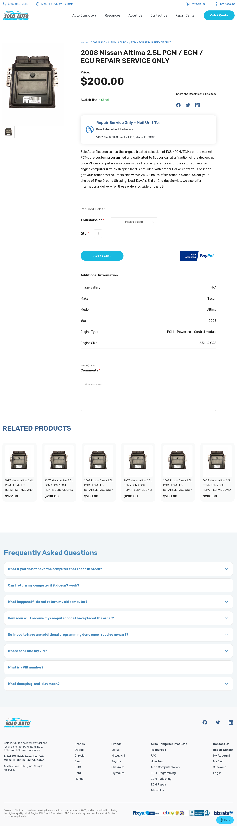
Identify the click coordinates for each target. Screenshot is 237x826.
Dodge (79, 750)
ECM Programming (163, 773)
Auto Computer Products (169, 744)
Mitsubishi (118, 755)
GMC (78, 767)
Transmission (92, 220)
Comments (90, 370)
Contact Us (158, 15)
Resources (112, 15)
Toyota (116, 761)
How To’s (157, 761)
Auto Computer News (165, 767)
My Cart (218, 761)
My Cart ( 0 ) (199, 3)
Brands (80, 744)
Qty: (85, 233)
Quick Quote (219, 15)
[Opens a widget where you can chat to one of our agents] (225, 820)
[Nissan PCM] (8, 132)
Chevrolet (117, 767)
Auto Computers (84, 15)
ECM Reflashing (161, 779)
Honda (79, 779)
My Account (227, 3)
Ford (78, 773)
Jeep (78, 761)
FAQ (153, 755)
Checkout (219, 767)
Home (84, 42)
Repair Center (185, 15)
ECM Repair (158, 784)
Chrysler (80, 755)
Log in (217, 773)
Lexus (115, 750)
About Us (135, 15)
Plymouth (117, 773)
